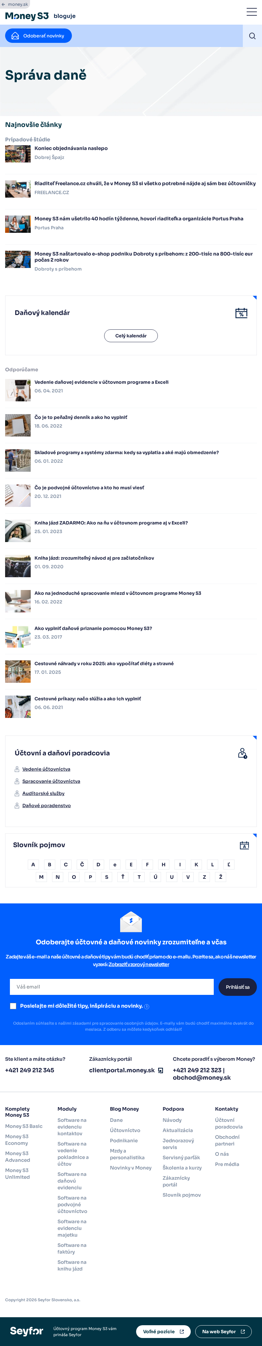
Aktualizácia (178, 1130)
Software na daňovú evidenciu (72, 1181)
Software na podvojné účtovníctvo (72, 1204)
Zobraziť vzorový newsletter (139, 964)
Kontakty (226, 1109)
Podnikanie (124, 1140)
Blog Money (124, 1109)
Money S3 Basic (23, 1126)
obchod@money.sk (202, 1077)
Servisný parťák (181, 1157)
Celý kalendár (131, 336)
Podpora (173, 1109)
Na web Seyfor (219, 1331)
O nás (222, 1154)
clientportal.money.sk (122, 1070)
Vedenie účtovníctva (46, 769)
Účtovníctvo (125, 1130)
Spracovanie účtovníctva (51, 781)
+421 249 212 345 (29, 1070)
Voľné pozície (159, 1331)
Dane (116, 1120)
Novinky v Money (130, 1168)
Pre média (227, 1164)
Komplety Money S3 (17, 1112)
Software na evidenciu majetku (72, 1228)
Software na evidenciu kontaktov (72, 1127)
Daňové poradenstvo (46, 805)
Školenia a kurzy (182, 1168)
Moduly (67, 1109)
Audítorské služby (43, 793)
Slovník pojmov (182, 1195)
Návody (172, 1120)
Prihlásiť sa (238, 987)
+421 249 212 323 (197, 1070)
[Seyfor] (26, 1331)
